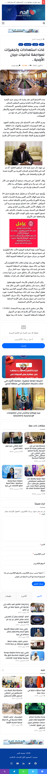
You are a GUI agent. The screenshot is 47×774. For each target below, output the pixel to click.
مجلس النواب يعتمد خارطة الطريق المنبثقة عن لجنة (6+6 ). (17, 643)
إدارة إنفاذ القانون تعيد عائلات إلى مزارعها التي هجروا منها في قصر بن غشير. (16, 607)
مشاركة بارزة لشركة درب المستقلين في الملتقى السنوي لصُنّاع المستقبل (13, 693)
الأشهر (39, 596)
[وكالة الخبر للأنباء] (23, 12)
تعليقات (8, 596)
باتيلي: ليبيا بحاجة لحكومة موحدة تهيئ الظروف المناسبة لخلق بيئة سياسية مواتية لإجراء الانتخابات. (16, 655)
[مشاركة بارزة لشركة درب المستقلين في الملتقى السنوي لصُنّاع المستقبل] (12, 682)
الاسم (42, 544)
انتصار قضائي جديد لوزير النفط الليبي (14, 447)
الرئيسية (40, 39)
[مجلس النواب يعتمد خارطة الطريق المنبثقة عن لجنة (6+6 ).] (37, 644)
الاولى (35, 44)
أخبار (33, 39)
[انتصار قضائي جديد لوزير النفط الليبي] (12, 438)
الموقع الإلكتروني (39, 563)
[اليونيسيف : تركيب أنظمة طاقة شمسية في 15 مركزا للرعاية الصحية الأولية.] (12, 708)
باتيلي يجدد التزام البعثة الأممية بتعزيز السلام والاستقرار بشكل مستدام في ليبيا (16, 631)
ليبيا (21, 44)
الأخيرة (24, 596)
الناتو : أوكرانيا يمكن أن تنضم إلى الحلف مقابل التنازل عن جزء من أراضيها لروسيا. (16, 619)
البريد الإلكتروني (39, 554)
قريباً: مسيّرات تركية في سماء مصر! (36, 692)
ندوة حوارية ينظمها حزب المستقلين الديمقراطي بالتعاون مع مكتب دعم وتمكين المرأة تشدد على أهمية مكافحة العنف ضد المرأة (35, 484)
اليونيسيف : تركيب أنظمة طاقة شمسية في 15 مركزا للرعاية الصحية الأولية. (12, 719)
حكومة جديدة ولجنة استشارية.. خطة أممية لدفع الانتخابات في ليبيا (14, 483)
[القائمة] (3, 23)
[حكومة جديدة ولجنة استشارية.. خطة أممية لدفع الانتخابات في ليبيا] (12, 472)
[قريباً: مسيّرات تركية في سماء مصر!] (35, 682)
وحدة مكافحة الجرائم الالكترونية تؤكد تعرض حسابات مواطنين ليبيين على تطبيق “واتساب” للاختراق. (36, 722)
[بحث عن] (44, 23)
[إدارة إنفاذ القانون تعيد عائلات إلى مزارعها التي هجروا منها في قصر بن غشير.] (37, 607)
